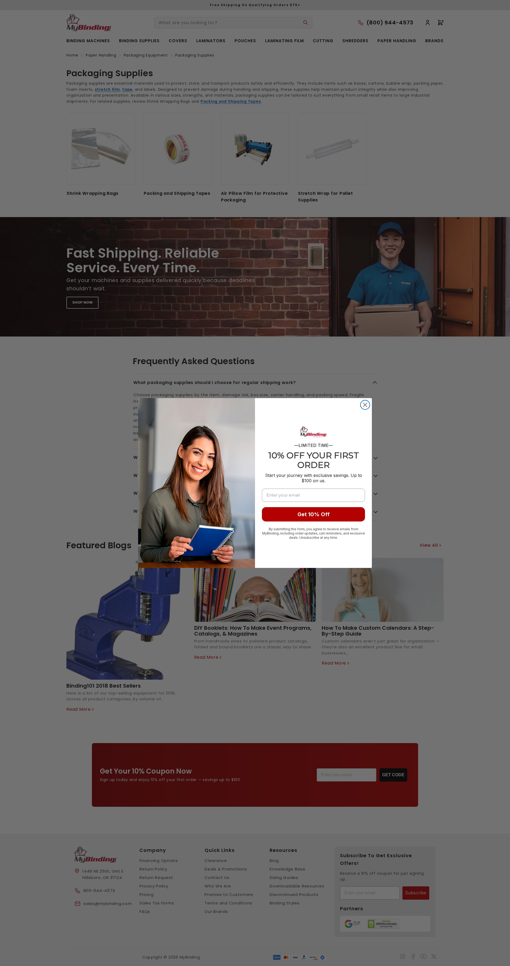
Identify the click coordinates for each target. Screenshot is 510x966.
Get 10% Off (314, 514)
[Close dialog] (365, 404)
